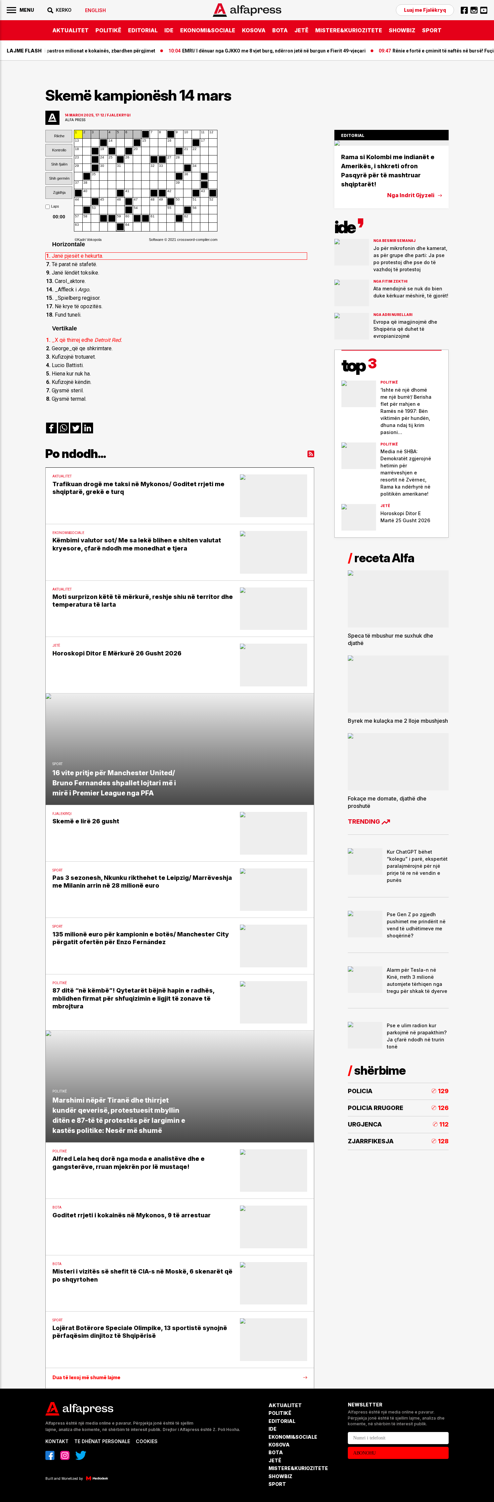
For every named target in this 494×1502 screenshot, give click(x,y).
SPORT (432, 30)
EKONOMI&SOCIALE (207, 30)
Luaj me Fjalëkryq (425, 10)
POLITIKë (108, 30)
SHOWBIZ (402, 30)
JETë (301, 30)
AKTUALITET (70, 30)
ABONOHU (364, 1453)
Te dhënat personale (102, 1441)
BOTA (280, 30)
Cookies (147, 1441)
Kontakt (57, 1441)
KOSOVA (253, 30)
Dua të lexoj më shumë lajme (86, 1377)
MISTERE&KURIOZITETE (348, 30)
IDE (168, 30)
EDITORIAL (143, 30)
